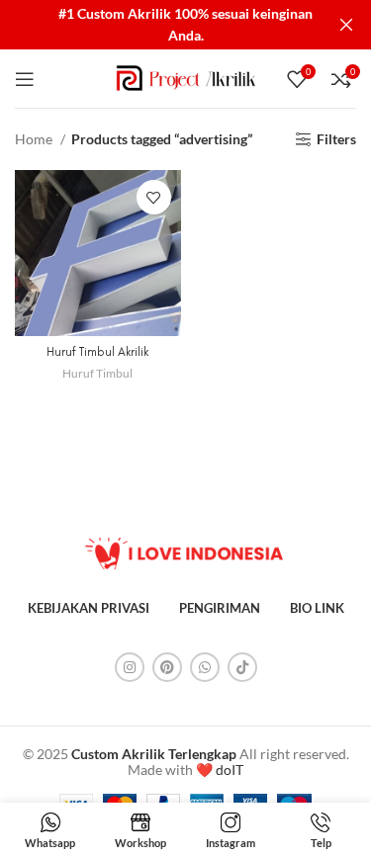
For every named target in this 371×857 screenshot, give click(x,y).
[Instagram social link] (129, 667)
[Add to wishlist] (154, 197)
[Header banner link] (156, 24)
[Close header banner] (346, 24)
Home (35, 138)
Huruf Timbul (97, 373)
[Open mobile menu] (25, 79)
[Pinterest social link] (167, 667)
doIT (229, 769)
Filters (336, 139)
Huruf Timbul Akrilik (97, 351)
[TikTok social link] (242, 667)
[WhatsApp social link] (205, 667)
